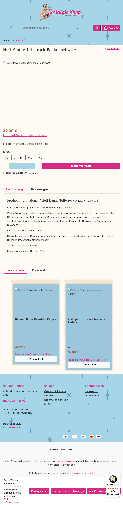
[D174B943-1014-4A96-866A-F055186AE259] (61, 93)
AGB (46, 403)
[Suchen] (77, 28)
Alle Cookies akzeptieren (104, 491)
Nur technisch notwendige (68, 491)
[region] (61, 93)
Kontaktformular (12, 427)
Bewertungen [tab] (39, 189)
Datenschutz (92, 395)
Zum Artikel (36, 358)
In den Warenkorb (81, 165)
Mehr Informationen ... (12, 501)
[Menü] (6, 28)
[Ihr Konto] (96, 28)
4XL (39, 157)
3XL (30, 157)
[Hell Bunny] (112, 48)
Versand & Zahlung (55, 391)
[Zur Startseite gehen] (61, 12)
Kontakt (48, 395)
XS (6, 157)
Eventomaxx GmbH (83, 473)
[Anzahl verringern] (6, 166)
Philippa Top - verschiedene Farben (86, 321)
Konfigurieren (39, 491)
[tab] (14, 189)
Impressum (91, 391)
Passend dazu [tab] (15, 270)
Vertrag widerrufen (61, 449)
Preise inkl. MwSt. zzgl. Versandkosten (25, 135)
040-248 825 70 (14, 400)
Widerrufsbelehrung (56, 399)
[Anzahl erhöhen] (38, 166)
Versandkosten (66, 461)
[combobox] (47, 28)
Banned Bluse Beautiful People (35, 319)
